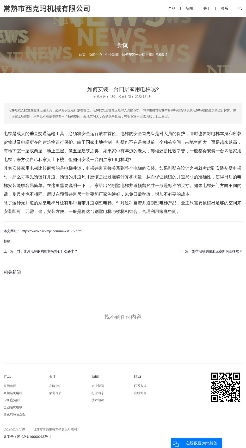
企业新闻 (112, 54)
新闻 (189, 8)
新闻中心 (95, 54)
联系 (224, 8)
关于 (206, 8)
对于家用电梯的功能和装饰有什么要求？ (47, 251)
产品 (171, 8)
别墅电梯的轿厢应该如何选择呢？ (217, 251)
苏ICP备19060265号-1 (34, 437)
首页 (82, 54)
